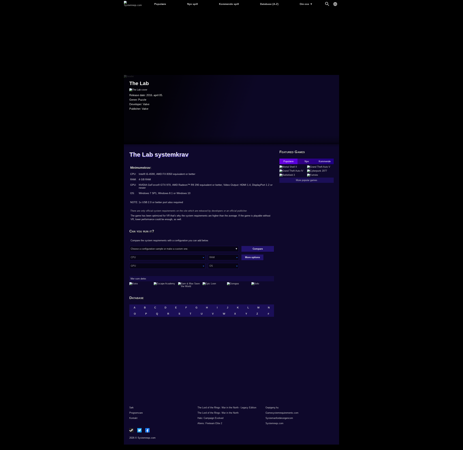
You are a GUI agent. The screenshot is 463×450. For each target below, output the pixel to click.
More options (252, 257)
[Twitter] (139, 430)
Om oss (306, 4)
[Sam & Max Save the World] (189, 285)
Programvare (136, 412)
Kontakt (133, 418)
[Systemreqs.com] (133, 5)
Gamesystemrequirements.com (282, 412)
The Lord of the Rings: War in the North (218, 412)
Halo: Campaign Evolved (210, 418)
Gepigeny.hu (272, 407)
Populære (160, 4)
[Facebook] (147, 430)
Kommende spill (229, 4)
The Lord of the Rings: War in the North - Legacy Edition (226, 407)
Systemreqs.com (274, 423)
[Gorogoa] (238, 285)
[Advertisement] (231, 42)
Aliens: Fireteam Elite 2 (209, 423)
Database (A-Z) (269, 4)
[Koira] (140, 285)
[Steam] (131, 430)
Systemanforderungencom (279, 418)
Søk (131, 407)
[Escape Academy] (165, 285)
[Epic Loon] (214, 285)
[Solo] (262, 285)
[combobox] (167, 257)
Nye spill (192, 4)
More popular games (306, 180)
